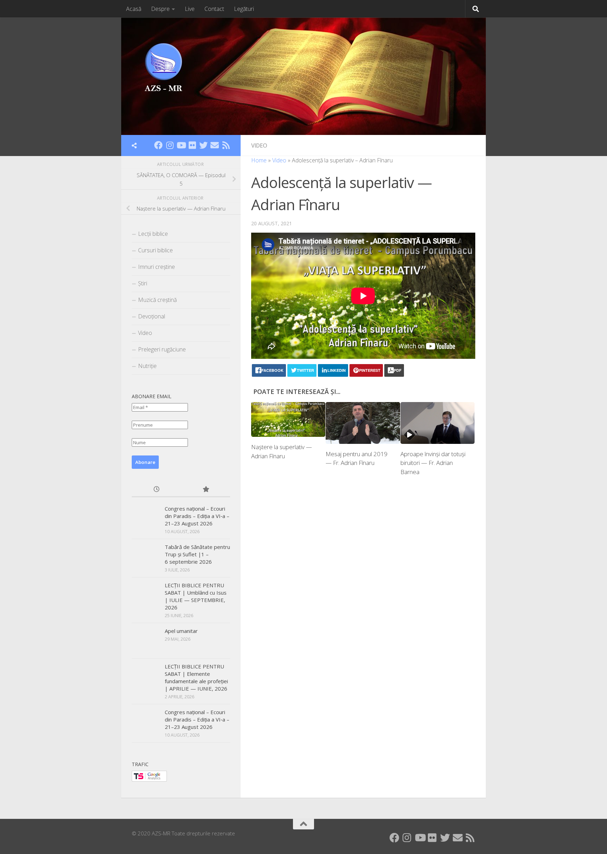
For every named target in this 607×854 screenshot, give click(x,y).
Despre (160, 9)
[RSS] (226, 145)
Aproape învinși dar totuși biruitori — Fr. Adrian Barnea (432, 463)
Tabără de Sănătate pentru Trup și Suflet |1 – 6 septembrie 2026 (197, 554)
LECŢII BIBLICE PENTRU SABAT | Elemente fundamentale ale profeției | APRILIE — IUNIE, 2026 (196, 677)
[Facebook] (158, 145)
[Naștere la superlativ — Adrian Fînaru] (288, 419)
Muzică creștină (157, 300)
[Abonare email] (214, 145)
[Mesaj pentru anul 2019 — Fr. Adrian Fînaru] (363, 423)
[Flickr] (192, 145)
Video (259, 145)
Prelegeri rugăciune (162, 349)
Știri (142, 283)
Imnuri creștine (156, 267)
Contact (214, 9)
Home (259, 160)
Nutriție (147, 366)
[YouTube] (181, 145)
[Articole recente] (156, 489)
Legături (244, 9)
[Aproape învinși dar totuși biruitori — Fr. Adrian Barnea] (437, 423)
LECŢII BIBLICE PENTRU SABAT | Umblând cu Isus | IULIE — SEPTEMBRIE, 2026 (196, 596)
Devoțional (151, 316)
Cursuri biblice (155, 250)
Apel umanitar (181, 630)
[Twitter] (203, 145)
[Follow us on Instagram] (169, 145)
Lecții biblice (153, 234)
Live (190, 9)
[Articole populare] (205, 489)
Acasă (133, 9)
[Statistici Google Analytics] (149, 779)
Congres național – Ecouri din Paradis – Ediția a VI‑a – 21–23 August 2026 (197, 516)
